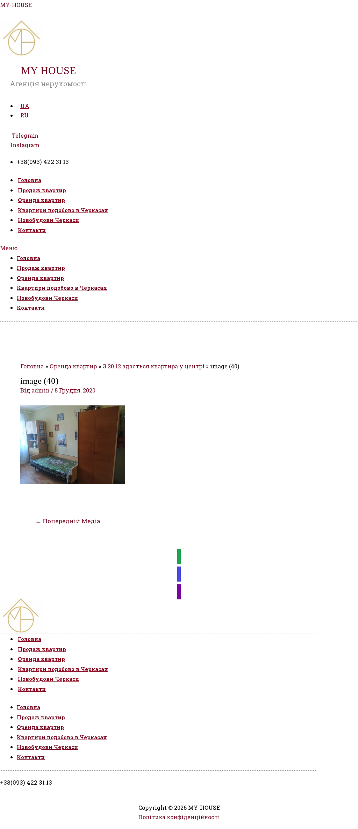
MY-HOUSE (16, 4)
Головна (29, 179)
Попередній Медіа (67, 521)
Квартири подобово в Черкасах (63, 210)
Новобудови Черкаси (48, 219)
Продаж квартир (42, 190)
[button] (179, 248)
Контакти (32, 229)
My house (48, 70)
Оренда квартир (41, 199)
